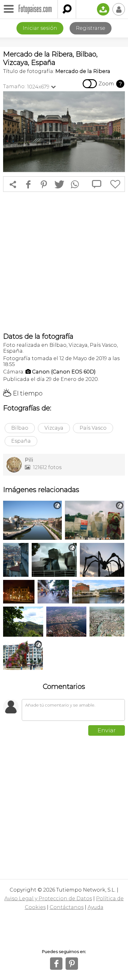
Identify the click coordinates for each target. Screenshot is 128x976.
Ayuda (95, 907)
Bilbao (19, 428)
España (21, 441)
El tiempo (23, 393)
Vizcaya (53, 428)
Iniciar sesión (40, 28)
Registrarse (90, 28)
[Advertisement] (64, 262)
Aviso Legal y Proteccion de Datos (48, 898)
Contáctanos (67, 907)
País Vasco (93, 428)
